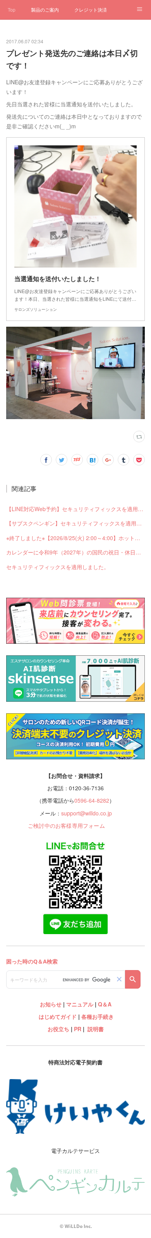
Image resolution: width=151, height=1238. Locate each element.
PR (77, 1029)
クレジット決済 (90, 9)
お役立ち (58, 1029)
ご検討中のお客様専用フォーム (66, 825)
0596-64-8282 (91, 800)
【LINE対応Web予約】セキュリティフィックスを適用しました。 (75, 509)
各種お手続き (97, 1016)
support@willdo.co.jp (86, 813)
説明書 (96, 1029)
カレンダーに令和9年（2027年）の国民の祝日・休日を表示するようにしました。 (75, 552)
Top (11, 9)
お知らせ (51, 1004)
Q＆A (105, 1004)
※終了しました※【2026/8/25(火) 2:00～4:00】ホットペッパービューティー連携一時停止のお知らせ (75, 538)
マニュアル (79, 1004)
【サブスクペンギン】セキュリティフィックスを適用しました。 (75, 523)
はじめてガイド (57, 1016)
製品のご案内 (45, 9)
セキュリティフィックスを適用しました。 (57, 567)
